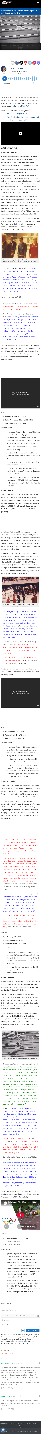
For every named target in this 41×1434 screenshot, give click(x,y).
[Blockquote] (16, 1316)
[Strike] (9, 1316)
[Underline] (7, 1316)
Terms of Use (28, 1343)
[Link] (21, 1316)
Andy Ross (16, 68)
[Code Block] (18, 1316)
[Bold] (2, 1316)
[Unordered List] (14, 1316)
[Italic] (5, 1316)
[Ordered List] (12, 1316)
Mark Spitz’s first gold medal (16, 114)
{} (23, 1315)
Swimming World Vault (21, 106)
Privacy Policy (25, 1423)
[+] (25, 1315)
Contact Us (4, 1423)
